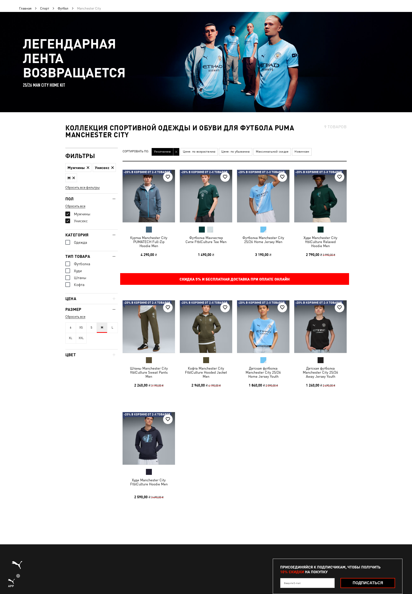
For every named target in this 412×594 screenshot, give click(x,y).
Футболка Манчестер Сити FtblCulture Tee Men (206, 240)
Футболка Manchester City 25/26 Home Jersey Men (263, 240)
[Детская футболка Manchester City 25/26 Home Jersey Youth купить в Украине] (263, 326)
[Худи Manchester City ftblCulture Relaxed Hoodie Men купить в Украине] (320, 196)
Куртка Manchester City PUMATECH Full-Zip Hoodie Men (148, 242)
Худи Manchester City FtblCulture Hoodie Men (149, 482)
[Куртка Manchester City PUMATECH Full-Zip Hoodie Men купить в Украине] (149, 196)
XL (70, 338)
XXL (81, 338)
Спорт (44, 8)
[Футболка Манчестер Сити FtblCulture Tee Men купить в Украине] (206, 196)
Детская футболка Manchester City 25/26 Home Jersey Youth (263, 372)
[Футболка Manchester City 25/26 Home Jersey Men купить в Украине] (263, 196)
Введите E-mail (292, 583)
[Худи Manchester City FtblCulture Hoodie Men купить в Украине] (149, 438)
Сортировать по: (136, 151)
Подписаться (368, 583)
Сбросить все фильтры (82, 187)
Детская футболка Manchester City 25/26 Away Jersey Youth (320, 372)
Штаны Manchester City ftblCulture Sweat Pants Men (149, 372)
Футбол (63, 8)
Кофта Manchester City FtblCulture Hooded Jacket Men (206, 372)
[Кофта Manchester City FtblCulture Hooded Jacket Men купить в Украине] (206, 326)
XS (81, 327)
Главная (25, 8)
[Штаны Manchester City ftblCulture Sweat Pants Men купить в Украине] (149, 326)
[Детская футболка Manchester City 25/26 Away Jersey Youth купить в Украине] (320, 326)
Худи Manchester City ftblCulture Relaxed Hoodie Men (320, 242)
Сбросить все (75, 206)
